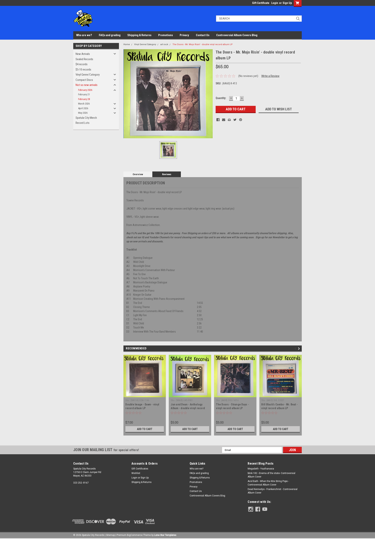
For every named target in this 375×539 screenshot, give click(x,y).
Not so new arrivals (86, 85)
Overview (138, 174)
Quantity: (221, 98)
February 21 (84, 94)
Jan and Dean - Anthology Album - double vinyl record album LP (188, 408)
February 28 (84, 99)
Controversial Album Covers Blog (236, 35)
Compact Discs (84, 80)
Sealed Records (84, 59)
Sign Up (287, 2)
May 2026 (83, 112)
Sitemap (110, 535)
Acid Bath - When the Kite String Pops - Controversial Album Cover (268, 483)
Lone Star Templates (165, 535)
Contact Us (202, 35)
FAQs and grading (110, 35)
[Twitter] (235, 119)
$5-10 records (83, 69)
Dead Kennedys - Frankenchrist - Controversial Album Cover (272, 491)
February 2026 (85, 89)
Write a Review (270, 76)
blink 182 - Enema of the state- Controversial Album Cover (271, 475)
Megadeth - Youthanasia (261, 468)
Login (274, 2)
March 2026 (84, 103)
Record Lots (82, 123)
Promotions (165, 35)
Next (299, 348)
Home (126, 44)
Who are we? (84, 35)
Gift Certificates (139, 468)
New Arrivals (83, 54)
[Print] (229, 119)
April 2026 (83, 108)
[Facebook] (218, 119)
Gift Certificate (260, 2)
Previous (296, 348)
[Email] (223, 119)
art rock (164, 44)
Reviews (166, 174)
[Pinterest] (240, 119)
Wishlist (135, 473)
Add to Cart (144, 429)
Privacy (184, 35)
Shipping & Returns (139, 35)
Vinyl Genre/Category (88, 74)
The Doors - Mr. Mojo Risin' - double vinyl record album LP (202, 44)
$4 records (82, 64)
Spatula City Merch (86, 118)
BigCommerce (135, 535)
